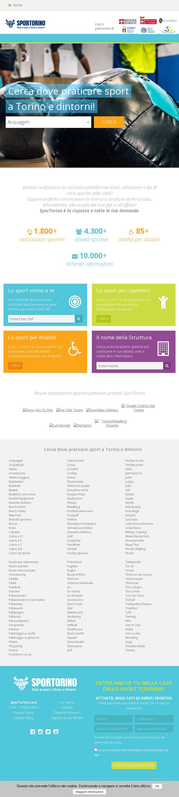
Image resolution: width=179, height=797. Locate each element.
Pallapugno (16, 612)
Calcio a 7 (15, 545)
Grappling (73, 540)
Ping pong (15, 646)
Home (17, 5)
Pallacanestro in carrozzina (27, 600)
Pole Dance (74, 562)
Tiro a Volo (132, 591)
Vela (128, 621)
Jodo (128, 477)
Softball (72, 625)
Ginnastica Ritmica (79, 532)
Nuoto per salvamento (24, 562)
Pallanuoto (16, 608)
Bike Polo (15, 515)
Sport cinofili (75, 633)
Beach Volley (17, 511)
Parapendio (16, 625)
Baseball (14, 486)
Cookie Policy (24, 718)
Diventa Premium (67, 712)
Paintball (14, 587)
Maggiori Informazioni (89, 791)
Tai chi (129, 566)
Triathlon (131, 608)
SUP (69, 650)
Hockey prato (134, 465)
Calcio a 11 (16, 536)
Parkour (14, 629)
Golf (70, 536)
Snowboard (75, 629)
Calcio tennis (75, 461)
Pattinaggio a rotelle (22, 633)
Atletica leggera (19, 477)
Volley (129, 629)
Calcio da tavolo (19, 553)
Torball (130, 600)
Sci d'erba (73, 591)
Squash (72, 638)
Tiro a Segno (133, 587)
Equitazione (75, 498)
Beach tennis (17, 507)
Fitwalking (73, 507)
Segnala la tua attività (67, 718)
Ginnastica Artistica (79, 528)
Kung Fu (130, 515)
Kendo (129, 503)
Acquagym (16, 461)
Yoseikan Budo (135, 646)
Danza (71, 477)
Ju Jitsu (129, 482)
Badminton (16, 482)
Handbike (73, 545)
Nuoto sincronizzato (22, 570)
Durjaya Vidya (76, 494)
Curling (71, 473)
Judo (128, 486)
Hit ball (71, 549)
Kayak (129, 498)
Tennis (129, 570)
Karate (129, 494)
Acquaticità (16, 465)
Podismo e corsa (20, 654)
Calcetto (14, 532)
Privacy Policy (23, 712)
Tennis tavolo (134, 579)
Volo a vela (132, 633)
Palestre (14, 591)
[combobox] (48, 122)
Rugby (71, 570)
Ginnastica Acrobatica (81, 524)
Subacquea (74, 646)
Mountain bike (134, 540)
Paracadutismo (19, 621)
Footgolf (72, 515)
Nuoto (129, 553)
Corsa (71, 465)
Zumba (130, 650)
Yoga (128, 642)
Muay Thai (132, 545)
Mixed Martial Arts (137, 536)
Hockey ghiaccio (78, 553)
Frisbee (72, 519)
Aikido (13, 469)
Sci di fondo (75, 596)
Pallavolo (15, 617)
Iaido (128, 469)
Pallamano (16, 604)
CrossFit (72, 469)
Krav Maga (132, 511)
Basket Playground (21, 498)
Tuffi (128, 612)
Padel (12, 583)
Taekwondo (133, 562)
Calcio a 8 (15, 549)
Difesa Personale (78, 486)
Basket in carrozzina (22, 494)
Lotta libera (133, 528)
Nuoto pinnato (18, 566)
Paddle (13, 579)
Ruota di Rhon (76, 575)
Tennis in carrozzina (138, 575)
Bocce (13, 524)
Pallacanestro (18, 596)
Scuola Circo (75, 600)
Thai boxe (131, 583)
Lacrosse (131, 519)
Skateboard (75, 612)
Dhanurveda (75, 482)
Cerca (109, 122)
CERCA (104, 318)
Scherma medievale (80, 583)
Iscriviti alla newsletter (134, 765)
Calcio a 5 (15, 540)
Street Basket (75, 642)
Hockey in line (134, 461)
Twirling (130, 617)
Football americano (80, 511)
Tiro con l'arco (135, 596)
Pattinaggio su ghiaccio (24, 638)
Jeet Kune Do (133, 473)
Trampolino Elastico (138, 604)
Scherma (73, 579)
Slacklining (74, 617)
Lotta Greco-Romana (139, 524)
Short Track (74, 604)
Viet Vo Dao (133, 625)
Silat (69, 608)
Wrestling (131, 638)
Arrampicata (17, 473)
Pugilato (72, 566)
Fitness (71, 503)
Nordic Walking (135, 549)
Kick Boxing (132, 507)
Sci (69, 587)
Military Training (135, 532)
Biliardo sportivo (20, 519)
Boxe (12, 528)
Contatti (67, 707)
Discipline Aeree (78, 490)
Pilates (13, 642)
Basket (13, 490)
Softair (71, 621)
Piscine (13, 650)
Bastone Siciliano (20, 503)
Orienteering (17, 575)
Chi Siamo (66, 702)
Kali (127, 490)
